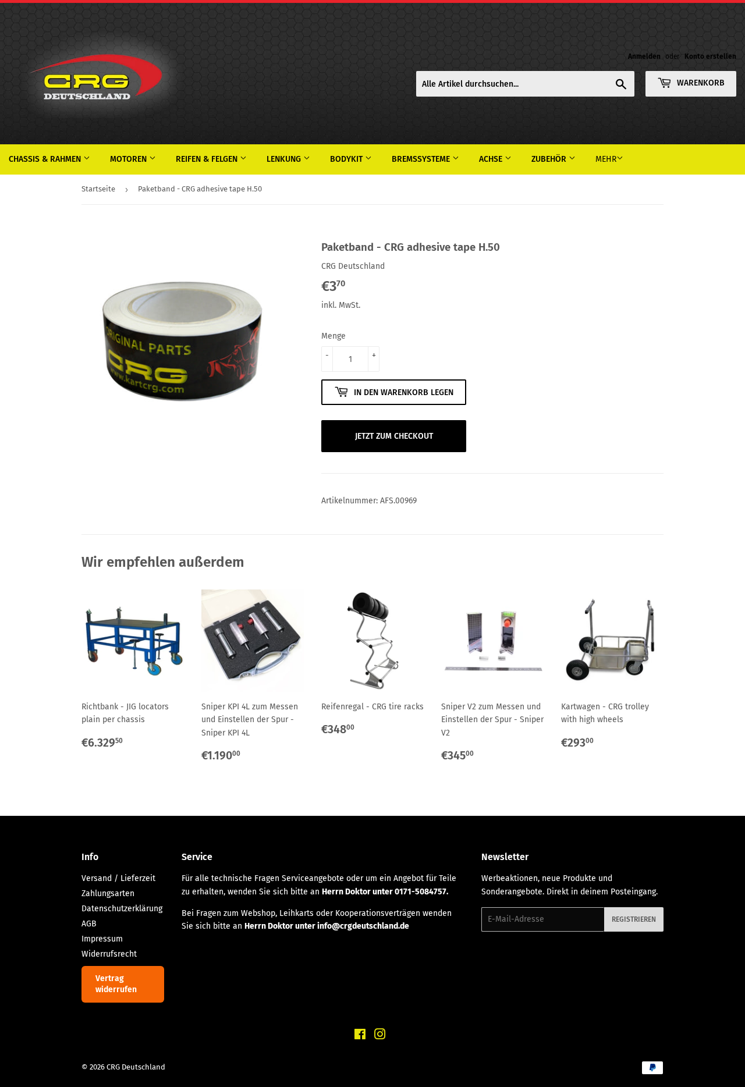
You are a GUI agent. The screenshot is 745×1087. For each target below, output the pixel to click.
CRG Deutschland (136, 1067)
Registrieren (634, 919)
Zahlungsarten (107, 893)
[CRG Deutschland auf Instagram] (380, 1036)
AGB (89, 924)
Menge (333, 336)
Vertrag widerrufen (116, 984)
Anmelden (644, 56)
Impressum (102, 939)
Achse (492, 159)
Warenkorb (700, 83)
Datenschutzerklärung (121, 909)
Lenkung (285, 159)
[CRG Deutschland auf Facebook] (360, 1036)
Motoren (129, 159)
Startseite (98, 188)
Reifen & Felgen (208, 159)
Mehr (605, 159)
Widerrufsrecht (109, 954)
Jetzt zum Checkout (394, 436)
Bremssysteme (422, 159)
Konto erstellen (710, 56)
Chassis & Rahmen (46, 159)
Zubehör (550, 159)
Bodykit (347, 159)
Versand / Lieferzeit (118, 878)
